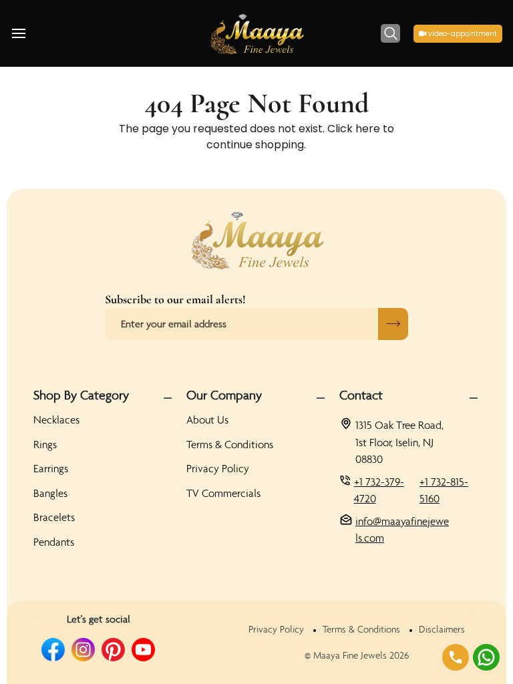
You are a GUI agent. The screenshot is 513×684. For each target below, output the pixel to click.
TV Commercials (223, 493)
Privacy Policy (217, 468)
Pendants (53, 541)
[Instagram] (83, 649)
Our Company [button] (224, 395)
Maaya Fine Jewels (350, 655)
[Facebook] (53, 649)
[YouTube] (143, 649)
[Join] (393, 324)
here (367, 128)
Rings (45, 444)
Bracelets (54, 517)
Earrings (50, 468)
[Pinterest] (113, 649)
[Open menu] (31, 33)
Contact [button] (361, 395)
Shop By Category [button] (81, 395)
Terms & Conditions (229, 444)
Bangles (50, 493)
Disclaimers (442, 629)
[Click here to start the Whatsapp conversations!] (486, 657)
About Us (207, 419)
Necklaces (56, 419)
